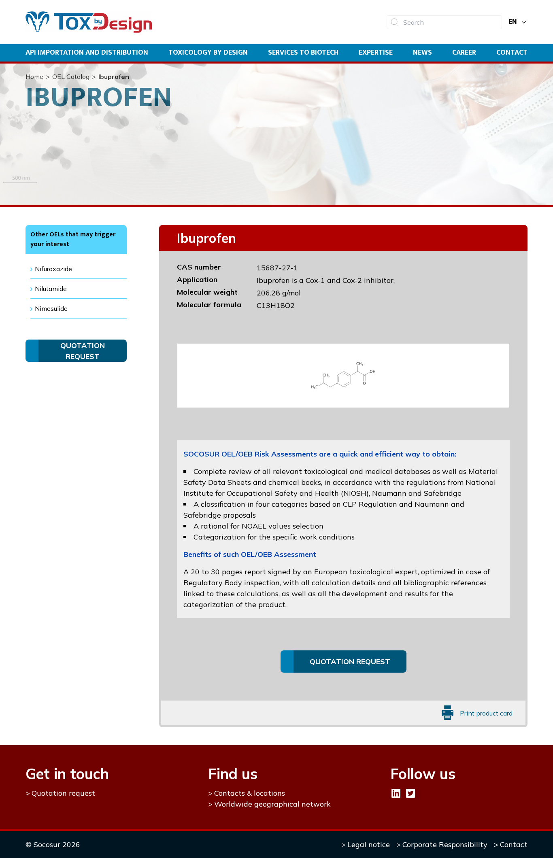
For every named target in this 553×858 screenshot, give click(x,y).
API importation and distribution (87, 53)
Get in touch (67, 774)
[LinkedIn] (396, 793)
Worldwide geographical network (272, 804)
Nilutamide (51, 289)
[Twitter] (410, 793)
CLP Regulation (370, 504)
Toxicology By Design (208, 53)
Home (34, 76)
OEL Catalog (70, 76)
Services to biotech (303, 53)
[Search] (395, 22)
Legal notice (368, 844)
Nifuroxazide (53, 269)
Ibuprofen (113, 76)
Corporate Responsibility (444, 844)
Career (464, 53)
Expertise (376, 53)
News (422, 53)
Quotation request (63, 793)
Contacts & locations (249, 793)
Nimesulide (51, 308)
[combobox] (444, 22)
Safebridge (443, 493)
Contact (511, 53)
